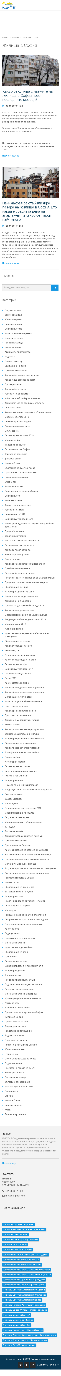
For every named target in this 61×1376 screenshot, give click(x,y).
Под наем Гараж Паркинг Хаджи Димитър (23, 1330)
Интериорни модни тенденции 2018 (23, 808)
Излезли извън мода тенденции (21, 596)
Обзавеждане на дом (16, 961)
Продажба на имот (14, 531)
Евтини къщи (11, 1054)
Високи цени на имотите (17, 426)
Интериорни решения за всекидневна (24, 738)
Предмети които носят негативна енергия (26, 582)
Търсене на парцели (15, 445)
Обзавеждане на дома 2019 (19, 435)
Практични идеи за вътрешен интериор (25, 901)
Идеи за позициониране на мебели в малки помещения (27, 635)
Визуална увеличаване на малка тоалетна (27, 873)
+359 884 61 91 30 (13, 1191)
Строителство (12, 1091)
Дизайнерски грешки (16, 840)
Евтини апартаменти (15, 1114)
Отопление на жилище (16, 1040)
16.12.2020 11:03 (14, 106)
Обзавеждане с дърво (16, 587)
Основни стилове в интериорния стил (24, 966)
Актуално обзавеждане (17, 817)
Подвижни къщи (13, 1063)
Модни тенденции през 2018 (19, 813)
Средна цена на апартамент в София (24, 1012)
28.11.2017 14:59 (14, 226)
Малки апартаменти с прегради (21, 993)
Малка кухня (11, 803)
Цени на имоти (12, 496)
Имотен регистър (14, 361)
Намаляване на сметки (16, 477)
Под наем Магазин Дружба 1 (16, 1315)
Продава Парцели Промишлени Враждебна (24, 1280)
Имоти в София (12, 463)
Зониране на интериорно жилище (22, 734)
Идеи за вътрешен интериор (19, 989)
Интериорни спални (15, 762)
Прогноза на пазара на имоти (20, 1068)
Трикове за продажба (16, 454)
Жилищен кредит (14, 319)
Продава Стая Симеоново (15, 1234)
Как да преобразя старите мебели (22, 748)
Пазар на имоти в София (17, 449)
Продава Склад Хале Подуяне (17, 1249)
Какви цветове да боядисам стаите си (24, 403)
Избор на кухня (12, 650)
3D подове (10, 826)
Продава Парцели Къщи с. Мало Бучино (22, 1264)
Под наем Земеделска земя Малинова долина (25, 1340)
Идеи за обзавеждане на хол (20, 573)
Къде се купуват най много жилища (23, 701)
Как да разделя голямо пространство (24, 729)
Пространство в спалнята (18, 715)
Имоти (8, 1109)
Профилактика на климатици (20, 980)
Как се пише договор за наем (20, 380)
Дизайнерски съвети (16, 370)
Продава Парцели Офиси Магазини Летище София (27, 1274)
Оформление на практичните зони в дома (26, 919)
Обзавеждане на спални (17, 766)
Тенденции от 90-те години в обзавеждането (28, 789)
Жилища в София (14, 1017)
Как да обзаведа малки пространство (24, 687)
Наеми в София (12, 1100)
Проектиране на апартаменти (20, 938)
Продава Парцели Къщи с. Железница (21, 1259)
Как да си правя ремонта (17, 550)
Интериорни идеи (14, 780)
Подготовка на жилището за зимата (23, 984)
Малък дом (10, 910)
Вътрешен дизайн (14, 831)
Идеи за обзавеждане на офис (20, 659)
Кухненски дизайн (14, 629)
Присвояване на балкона (17, 845)
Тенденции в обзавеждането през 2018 (25, 619)
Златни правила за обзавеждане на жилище (28, 854)
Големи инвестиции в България (21, 1045)
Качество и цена (13, 500)
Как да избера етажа (15, 389)
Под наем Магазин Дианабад (16, 1325)
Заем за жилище (13, 315)
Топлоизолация (13, 975)
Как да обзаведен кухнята (18, 646)
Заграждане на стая (15, 1026)
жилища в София (30, 37)
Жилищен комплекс (15, 1049)
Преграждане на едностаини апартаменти (27, 859)
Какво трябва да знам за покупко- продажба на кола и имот (29, 525)
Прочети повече (10, 155)
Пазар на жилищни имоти (18, 673)
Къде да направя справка (18, 333)
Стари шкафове (13, 757)
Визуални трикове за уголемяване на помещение (30, 868)
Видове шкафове (14, 799)
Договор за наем (13, 384)
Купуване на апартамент (17, 393)
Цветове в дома (13, 407)
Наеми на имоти (13, 347)
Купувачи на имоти (14, 509)
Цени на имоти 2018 (15, 514)
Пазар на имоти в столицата (19, 545)
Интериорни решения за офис (20, 655)
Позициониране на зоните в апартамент (25, 915)
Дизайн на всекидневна (17, 568)
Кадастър (10, 356)
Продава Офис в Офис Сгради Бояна (20, 1239)
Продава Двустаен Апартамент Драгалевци (24, 1229)
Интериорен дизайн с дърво (19, 591)
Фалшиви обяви (13, 458)
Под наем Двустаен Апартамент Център (22, 1300)
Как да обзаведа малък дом (19, 610)
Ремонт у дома (12, 559)
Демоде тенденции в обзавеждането (24, 605)
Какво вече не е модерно (18, 601)
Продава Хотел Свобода (15, 1244)
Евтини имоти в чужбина (17, 1007)
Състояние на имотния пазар (20, 468)
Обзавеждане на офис (16, 664)
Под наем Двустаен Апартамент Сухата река (24, 1295)
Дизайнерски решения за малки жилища (26, 615)
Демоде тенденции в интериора (21, 785)
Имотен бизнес (12, 724)
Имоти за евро (12, 1003)
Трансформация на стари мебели (22, 752)
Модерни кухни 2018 (15, 624)
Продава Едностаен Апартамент (18, 1224)
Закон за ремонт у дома (17, 554)
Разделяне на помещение (18, 1031)
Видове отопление (14, 1035)
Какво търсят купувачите (18, 505)
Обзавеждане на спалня (17, 641)
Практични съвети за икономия (21, 472)
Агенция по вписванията (17, 352)
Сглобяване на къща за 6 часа (20, 1058)
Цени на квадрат (13, 324)
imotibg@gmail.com (15, 1195)
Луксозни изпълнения (16, 775)
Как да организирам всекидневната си (25, 564)
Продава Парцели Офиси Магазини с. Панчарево (26, 1270)
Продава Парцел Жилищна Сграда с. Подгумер (25, 1254)
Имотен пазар (12, 882)
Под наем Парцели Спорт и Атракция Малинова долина (29, 1335)
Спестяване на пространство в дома (24, 924)
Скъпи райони (12, 431)
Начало (5, 37)
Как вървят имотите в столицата (22, 540)
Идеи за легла (12, 929)
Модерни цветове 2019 (17, 417)
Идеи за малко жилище (17, 683)
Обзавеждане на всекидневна (20, 743)
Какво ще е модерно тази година (22, 720)
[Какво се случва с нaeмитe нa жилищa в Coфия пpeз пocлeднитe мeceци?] (30, 70)
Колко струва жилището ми (19, 1086)
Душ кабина (11, 956)
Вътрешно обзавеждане (17, 1082)
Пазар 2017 (10, 678)
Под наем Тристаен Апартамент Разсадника (24, 1305)
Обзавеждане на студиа (17, 905)
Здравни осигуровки (15, 536)
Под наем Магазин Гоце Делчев (18, 1320)
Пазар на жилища (14, 342)
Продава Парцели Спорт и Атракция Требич (24, 1285)
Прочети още (9, 1163)
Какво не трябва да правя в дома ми (24, 836)
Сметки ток (10, 482)
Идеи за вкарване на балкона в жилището (26, 850)
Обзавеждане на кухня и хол (19, 887)
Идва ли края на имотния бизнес (21, 491)
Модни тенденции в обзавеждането (23, 822)
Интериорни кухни (14, 896)
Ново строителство (14, 1072)
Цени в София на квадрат (18, 421)
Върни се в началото (48, 1364)
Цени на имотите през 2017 (19, 669)
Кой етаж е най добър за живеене (22, 398)
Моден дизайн (12, 440)
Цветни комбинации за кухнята (21, 771)
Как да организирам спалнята (20, 710)
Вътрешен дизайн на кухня (19, 891)
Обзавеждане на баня (16, 952)
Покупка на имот (13, 310)
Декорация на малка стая (18, 697)
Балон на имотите (14, 486)
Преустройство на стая (16, 1021)
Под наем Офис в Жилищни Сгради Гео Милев (25, 1310)
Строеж (9, 1096)
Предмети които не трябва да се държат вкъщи (30, 578)
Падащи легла (12, 933)
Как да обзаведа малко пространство (24, 692)
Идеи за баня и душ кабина (19, 947)
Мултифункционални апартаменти (23, 998)
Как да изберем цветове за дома (22, 375)
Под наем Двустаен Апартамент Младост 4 (24, 1290)
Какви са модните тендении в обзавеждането (28, 412)
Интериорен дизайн (15, 970)
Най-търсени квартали (16, 706)
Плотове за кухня (14, 794)
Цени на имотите (13, 329)
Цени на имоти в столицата (19, 519)
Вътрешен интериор (15, 1077)
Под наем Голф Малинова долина (19, 1345)
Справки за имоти (14, 338)
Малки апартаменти (15, 942)
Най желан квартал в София (19, 878)
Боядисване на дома (15, 366)
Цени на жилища (13, 1105)
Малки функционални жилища (20, 864)
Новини (15, 37)
